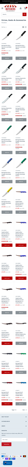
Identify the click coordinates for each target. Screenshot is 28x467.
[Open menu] (2, 8)
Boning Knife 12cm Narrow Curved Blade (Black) (6, 47)
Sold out (7, 58)
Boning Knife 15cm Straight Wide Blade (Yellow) (6, 203)
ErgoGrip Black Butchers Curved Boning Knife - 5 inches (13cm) (5, 300)
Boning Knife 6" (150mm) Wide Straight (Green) (19, 365)
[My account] (20, 8)
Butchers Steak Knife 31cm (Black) (7, 109)
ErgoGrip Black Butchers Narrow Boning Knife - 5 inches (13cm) (5, 234)
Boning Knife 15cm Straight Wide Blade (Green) (20, 174)
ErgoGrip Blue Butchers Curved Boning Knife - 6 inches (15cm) (19, 300)
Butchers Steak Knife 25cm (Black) (21, 79)
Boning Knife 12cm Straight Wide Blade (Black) (20, 110)
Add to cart (7, 245)
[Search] (24, 14)
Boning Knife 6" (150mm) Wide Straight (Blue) (19, 394)
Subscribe (6, 444)
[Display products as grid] (23, 27)
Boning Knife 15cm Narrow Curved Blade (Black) (20, 47)
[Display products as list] (25, 27)
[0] (25, 8)
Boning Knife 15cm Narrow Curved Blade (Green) (6, 141)
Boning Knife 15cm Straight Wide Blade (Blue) (6, 174)
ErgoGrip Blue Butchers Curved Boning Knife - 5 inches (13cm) (19, 267)
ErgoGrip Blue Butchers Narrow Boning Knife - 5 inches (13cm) (19, 204)
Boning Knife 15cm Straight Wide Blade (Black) (20, 141)
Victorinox (4, 43)
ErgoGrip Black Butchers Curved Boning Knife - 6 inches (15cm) (5, 335)
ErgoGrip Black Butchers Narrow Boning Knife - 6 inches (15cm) (5, 267)
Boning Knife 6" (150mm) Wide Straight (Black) (5, 365)
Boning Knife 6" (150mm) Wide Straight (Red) (5, 394)
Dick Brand (18, 199)
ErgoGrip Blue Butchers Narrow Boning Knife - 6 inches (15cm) (19, 234)
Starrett (4, 361)
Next (24, 409)
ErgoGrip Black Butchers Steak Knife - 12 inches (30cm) (21, 334)
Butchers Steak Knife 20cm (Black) (7, 79)
